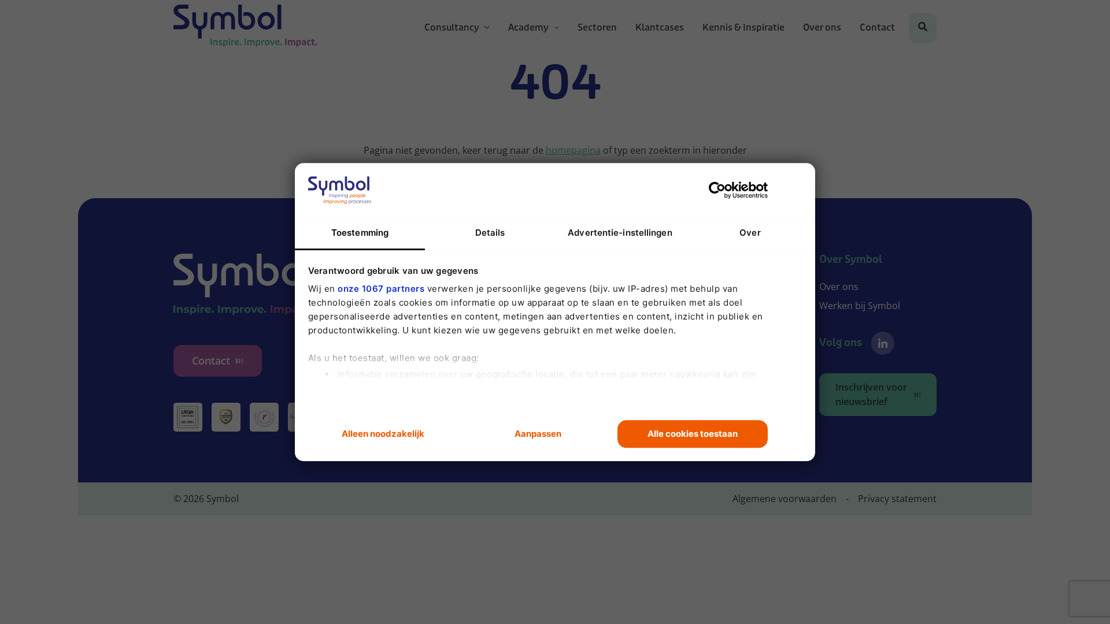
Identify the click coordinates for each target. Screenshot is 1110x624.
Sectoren (597, 28)
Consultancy (451, 28)
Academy (528, 28)
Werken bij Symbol (859, 305)
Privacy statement (897, 498)
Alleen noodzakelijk (383, 433)
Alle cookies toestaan (693, 433)
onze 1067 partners (381, 288)
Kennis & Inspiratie (743, 28)
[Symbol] (245, 28)
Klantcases (659, 28)
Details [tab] (490, 232)
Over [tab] (749, 232)
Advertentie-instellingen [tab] (620, 232)
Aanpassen (538, 433)
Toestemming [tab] (359, 232)
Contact (877, 28)
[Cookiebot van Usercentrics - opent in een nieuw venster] (717, 190)
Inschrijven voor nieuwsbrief (871, 394)
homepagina (573, 150)
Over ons (822, 28)
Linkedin (882, 343)
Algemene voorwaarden (784, 498)
